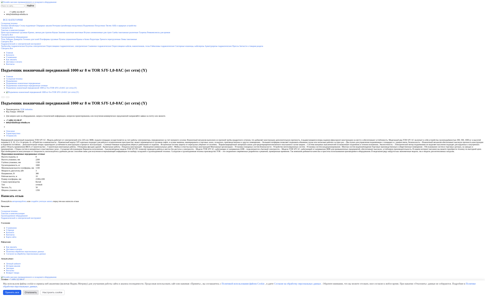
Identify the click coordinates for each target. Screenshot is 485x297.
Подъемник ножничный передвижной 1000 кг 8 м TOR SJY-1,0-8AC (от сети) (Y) (41, 88)
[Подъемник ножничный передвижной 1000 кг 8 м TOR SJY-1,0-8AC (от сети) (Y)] (42, 92)
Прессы (235, 46)
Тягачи (109, 26)
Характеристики (13, 133)
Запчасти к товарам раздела (251, 46)
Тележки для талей (31, 39)
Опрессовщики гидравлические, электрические (66, 46)
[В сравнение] (8, 97)
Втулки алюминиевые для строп (98, 32)
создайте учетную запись (42, 201)
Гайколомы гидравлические (162, 46)
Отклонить (31, 292)
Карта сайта (11, 237)
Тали (3, 39)
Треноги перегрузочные (110, 39)
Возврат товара (12, 273)
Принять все (12, 292)
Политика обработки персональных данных (25, 251)
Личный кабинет (13, 264)
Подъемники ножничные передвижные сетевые (27, 85)
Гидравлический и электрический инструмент (21, 44)
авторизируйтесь (19, 201)
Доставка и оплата (14, 62)
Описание (10, 131)
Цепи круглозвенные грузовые (14, 32)
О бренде (10, 230)
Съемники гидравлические (99, 46)
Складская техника (9, 23)
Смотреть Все (7, 28)
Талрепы (143, 32)
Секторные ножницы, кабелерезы (189, 46)
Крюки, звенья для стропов (40, 32)
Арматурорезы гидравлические (218, 46)
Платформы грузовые (49, 39)
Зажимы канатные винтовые (70, 32)
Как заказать (11, 59)
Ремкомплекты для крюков (158, 32)
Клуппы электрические (36, 46)
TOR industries (26, 109)
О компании (11, 57)
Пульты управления (67, 39)
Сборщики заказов (44, 26)
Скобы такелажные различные (125, 32)
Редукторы (94, 39)
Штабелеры (14, 26)
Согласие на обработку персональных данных (26, 254)
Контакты (10, 64)
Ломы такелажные (129, 39)
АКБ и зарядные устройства (124, 26)
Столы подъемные (27, 26)
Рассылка (10, 270)
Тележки (4, 26)
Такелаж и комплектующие (13, 30)
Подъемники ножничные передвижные (23, 83)
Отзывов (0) (11, 136)
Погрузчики (100, 26)
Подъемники (88, 26)
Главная (9, 53)
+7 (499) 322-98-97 (17, 279)
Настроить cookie (52, 292)
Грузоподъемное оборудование (14, 37)
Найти (30, 5)
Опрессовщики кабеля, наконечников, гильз (131, 46)
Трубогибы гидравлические (13, 46)
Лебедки (9, 39)
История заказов (13, 266)
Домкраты (18, 39)
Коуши (55, 32)
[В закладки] (3, 97)
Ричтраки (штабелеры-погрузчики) (67, 26)
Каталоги (10, 55)
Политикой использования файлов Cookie (243, 283)
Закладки (10, 268)
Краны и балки (82, 39)
